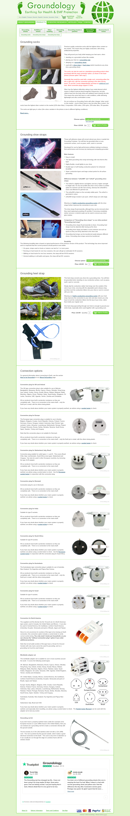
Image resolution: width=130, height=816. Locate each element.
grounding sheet (80, 62)
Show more (70, 791)
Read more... (24, 113)
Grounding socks (25, 35)
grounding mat (85, 60)
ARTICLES (72, 22)
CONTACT (88, 22)
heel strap (86, 65)
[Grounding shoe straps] (42, 153)
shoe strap (77, 65)
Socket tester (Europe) (84, 709)
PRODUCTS (41, 22)
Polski (56, 17)
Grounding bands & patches (75, 30)
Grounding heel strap (54, 35)
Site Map (65, 810)
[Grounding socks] (42, 93)
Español (40, 17)
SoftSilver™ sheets (38, 30)
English (24, 17)
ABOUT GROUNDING (26, 22)
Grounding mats (60, 30)
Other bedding (50, 30)
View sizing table (90, 121)
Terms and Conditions (52, 810)
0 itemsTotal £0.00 (79, 17)
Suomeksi (51, 17)
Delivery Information (37, 810)
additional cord (104, 83)
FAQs (80, 22)
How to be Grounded (27, 377)
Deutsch (35, 17)
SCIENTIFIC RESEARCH (57, 22)
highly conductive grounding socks (85, 203)
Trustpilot (47, 802)
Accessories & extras (104, 30)
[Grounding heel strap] (42, 288)
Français (29, 17)
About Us (24, 810)
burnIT (105, 814)
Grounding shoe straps (39, 35)
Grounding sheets (25, 30)
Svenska (45, 17)
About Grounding (46, 377)
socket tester (86, 408)
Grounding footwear (90, 30)
